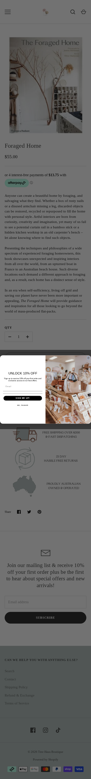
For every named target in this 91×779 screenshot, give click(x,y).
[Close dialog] (88, 357)
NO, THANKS (22, 405)
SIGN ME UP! (23, 398)
